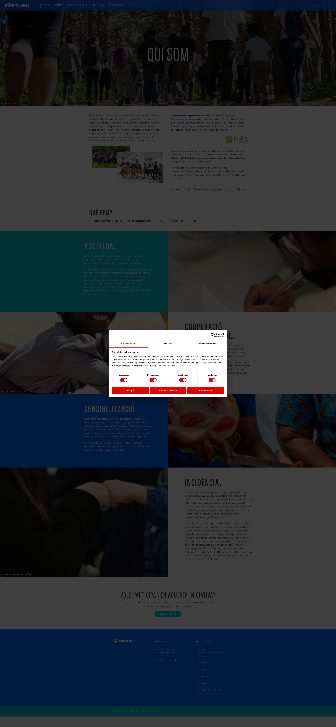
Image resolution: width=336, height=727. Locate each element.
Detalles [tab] (168, 343)
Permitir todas (205, 390)
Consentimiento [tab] (128, 343)
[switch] (153, 380)
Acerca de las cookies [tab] (207, 343)
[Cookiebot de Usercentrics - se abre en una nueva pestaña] (212, 335)
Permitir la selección (168, 390)
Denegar (130, 390)
